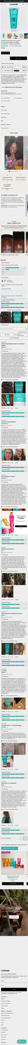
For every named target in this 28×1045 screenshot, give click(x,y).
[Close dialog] (27, 511)
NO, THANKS (21, 528)
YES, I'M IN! (21, 526)
